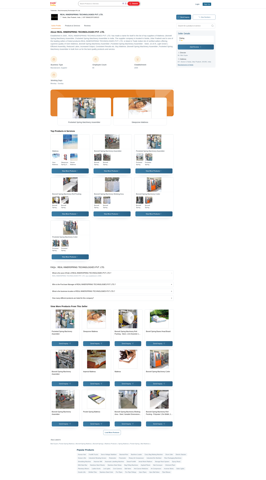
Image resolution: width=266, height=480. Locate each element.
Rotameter (112, 458)
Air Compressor (156, 468)
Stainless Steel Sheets (97, 465)
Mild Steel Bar (82, 465)
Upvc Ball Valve (154, 472)
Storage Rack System (162, 461)
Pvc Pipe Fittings (130, 472)
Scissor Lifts (82, 458)
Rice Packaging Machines (172, 458)
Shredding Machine (84, 461)
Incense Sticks (169, 468)
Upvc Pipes (142, 472)
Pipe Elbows (166, 472)
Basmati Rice (123, 454)
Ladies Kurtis (96, 468)
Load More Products (112, 432)
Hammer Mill (98, 461)
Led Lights (106, 468)
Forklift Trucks (93, 454)
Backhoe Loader (136, 454)
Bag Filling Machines (131, 465)
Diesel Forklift (131, 461)
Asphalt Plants (145, 465)
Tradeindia (53, 10)
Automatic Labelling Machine (114, 461)
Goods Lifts (82, 472)
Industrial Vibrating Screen (97, 458)
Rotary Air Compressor (136, 458)
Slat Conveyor (157, 465)
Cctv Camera (117, 468)
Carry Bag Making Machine (154, 454)
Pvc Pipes (119, 472)
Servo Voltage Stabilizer (109, 454)
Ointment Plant (170, 465)
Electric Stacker (181, 454)
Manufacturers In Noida (185, 65)
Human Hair (82, 454)
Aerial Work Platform (145, 461)
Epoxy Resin (176, 461)
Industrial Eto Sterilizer (154, 458)
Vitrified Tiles (92, 472)
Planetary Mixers (83, 468)
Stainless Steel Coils (106, 472)
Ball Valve (128, 468)
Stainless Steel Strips (114, 465)
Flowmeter (122, 458)
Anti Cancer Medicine (141, 468)
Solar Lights (180, 468)
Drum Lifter (169, 454)
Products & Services (72, 26)
